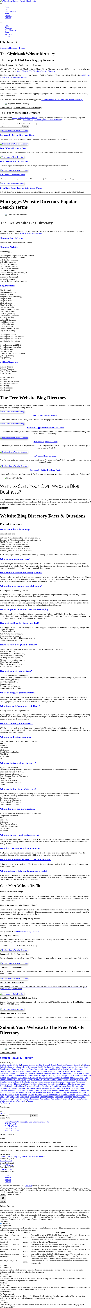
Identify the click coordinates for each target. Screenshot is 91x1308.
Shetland (31, 1095)
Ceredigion (24, 1069)
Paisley (61, 1090)
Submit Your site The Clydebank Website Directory (36, 71)
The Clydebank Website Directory (25, 118)
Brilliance (28, 1186)
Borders (22, 48)
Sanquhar (82, 1092)
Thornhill (81, 1097)
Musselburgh (70, 1088)
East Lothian (22, 1078)
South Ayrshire (54, 1095)
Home (2, 48)
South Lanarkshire (82, 1095)
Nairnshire (80, 1088)
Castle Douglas (13, 1069)
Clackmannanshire (48, 1069)
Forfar (2, 1080)
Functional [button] (4, 1265)
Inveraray (34, 1082)
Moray (52, 1088)
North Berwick (40, 1090)
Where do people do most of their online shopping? (25, 609)
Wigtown (11, 1101)
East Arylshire (54, 1075)
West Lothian (45, 1099)
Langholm (76, 1084)
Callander (3, 1067)
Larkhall (3, 1086)
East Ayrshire (65, 1075)
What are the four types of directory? (18, 789)
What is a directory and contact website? (19, 835)
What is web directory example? (15, 737)
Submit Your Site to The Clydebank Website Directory (62, 100)
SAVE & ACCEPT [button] (7, 1307)
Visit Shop (4, 508)
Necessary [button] (4, 1221)
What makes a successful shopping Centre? (21, 572)
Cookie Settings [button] (6, 1194)
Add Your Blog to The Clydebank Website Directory (42, 120)
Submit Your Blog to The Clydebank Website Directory (20, 108)
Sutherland (68, 1097)
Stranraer (43, 1097)
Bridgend (46, 1065)
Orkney (55, 1090)
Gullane (65, 1080)
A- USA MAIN (11, 1124)
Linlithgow (20, 1086)
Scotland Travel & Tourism (16, 1057)
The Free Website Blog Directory (26, 931)
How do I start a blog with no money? (18, 644)
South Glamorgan (68, 1095)
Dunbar (86, 1073)
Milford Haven (23, 1088)
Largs (83, 1084)
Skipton (45, 1095)
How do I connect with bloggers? (16, 671)
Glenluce (46, 1080)
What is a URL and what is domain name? (21, 848)
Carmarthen (56, 1067)
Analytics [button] (3, 1283)
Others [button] (2, 1300)
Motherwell (60, 1088)
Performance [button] (4, 1274)
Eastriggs (56, 1078)
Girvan (23, 1080)
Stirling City (4, 1097)
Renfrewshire (41, 1092)
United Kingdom (11, 48)
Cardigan (47, 1067)
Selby (2, 1095)
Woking (30, 1101)
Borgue (9, 1065)
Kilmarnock (60, 1082)
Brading (32, 1065)
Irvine (53, 1082)
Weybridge (76, 1099)
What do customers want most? (15, 559)
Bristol (53, 1065)
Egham (72, 1078)
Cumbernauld (25, 1071)
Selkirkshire (9, 1095)
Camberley (12, 1067)
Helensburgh (25, 1082)
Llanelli (55, 1086)
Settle (17, 1095)
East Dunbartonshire (79, 1075)
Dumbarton (4, 1073)
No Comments (5, 1103)
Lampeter (51, 1084)
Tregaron (3, 1099)
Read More (4, 1113)
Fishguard (84, 1078)
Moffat (32, 1088)
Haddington (73, 1080)
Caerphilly (77, 1065)
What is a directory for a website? (16, 723)
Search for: (4, 1115)
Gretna (53, 1080)
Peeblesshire (75, 1090)
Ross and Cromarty (59, 1092)
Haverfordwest (13, 1082)
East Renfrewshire (45, 1078)
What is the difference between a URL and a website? (25, 859)
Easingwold (43, 1075)
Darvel (67, 1071)
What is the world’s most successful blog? (20, 706)
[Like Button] (1, 1111)
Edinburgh (65, 1078)
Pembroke (85, 1090)
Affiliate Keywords (9, 362)
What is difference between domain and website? (23, 871)
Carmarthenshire (67, 1067)
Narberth (3, 1090)
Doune (79, 1071)
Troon (10, 1099)
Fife (77, 1078)
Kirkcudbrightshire (31, 1084)
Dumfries (31, 1073)
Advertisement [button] (5, 1292)
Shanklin (23, 1095)
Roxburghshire (72, 1092)
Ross (49, 1092)
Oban (49, 1090)
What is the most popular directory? (17, 809)
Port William (13, 1092)
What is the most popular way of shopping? (21, 586)
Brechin (39, 1065)
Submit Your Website (8, 1053)
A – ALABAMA (11, 1126)
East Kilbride (12, 1078)
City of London (34, 1069)
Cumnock (35, 1071)
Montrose (45, 1088)
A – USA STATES (12, 1130)
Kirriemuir (43, 1084)
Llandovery (46, 1086)
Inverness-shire (44, 1082)
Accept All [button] (16, 1194)
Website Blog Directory (28, 1)
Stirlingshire (24, 1097)
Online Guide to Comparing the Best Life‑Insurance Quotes (27, 1122)
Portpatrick (23, 1092)
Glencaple (38, 1080)
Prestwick (31, 1092)
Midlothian (13, 1088)
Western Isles (66, 1099)
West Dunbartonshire (31, 1099)
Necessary (7, 1224)
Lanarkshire (66, 1084)
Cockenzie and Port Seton (9, 1071)
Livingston (29, 1086)
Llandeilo (37, 1086)
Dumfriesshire (77, 1073)
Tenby (75, 1097)
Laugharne (11, 1086)
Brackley (24, 1065)
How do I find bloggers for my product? (19, 623)
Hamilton (82, 1080)
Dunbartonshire (6, 1075)
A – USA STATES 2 (12, 1128)
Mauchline (80, 1086)
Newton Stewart (28, 1090)
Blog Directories (7, 285)
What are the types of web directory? (18, 763)
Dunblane (28, 1075)
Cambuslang (21, 1067)
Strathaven (59, 1097)
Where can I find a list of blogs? (15, 529)
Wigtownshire (21, 1101)
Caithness (85, 1065)
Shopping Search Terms (11, 238)
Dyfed (35, 1075)
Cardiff (40, 1067)
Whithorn (3, 1101)
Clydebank (60, 1069)
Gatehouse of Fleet (12, 1080)
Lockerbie (62, 1086)
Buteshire (69, 1065)
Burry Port (60, 1065)
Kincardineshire (6, 1084)
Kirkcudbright (18, 1084)
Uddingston (17, 1099)
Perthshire (3, 1092)
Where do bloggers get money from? (17, 692)
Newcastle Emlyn (14, 1090)
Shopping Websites (9, 247)
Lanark (58, 1084)
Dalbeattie (52, 1071)
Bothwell (16, 1065)
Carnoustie (79, 1067)
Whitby (84, 1099)
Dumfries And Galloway (61, 1073)
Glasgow (30, 1080)
